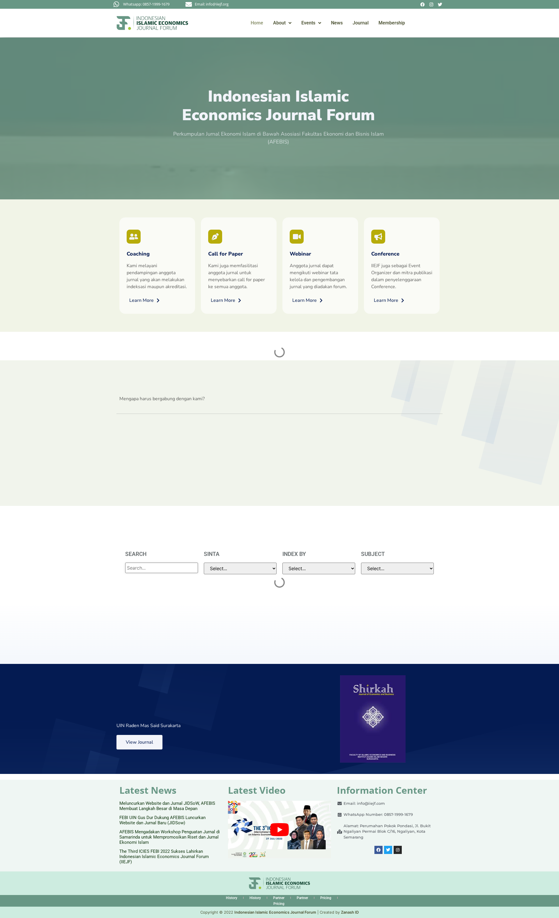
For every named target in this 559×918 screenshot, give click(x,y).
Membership (391, 23)
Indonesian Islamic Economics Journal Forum (275, 912)
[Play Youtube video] (279, 830)
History (231, 898)
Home (257, 23)
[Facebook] (422, 4)
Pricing (325, 898)
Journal (361, 23)
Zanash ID (350, 912)
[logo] (152, 23)
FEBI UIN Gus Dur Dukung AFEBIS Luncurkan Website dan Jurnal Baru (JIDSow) (162, 820)
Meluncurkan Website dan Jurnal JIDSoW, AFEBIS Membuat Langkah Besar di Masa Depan (167, 806)
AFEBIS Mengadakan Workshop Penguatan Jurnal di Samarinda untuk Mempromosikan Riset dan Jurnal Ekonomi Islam (169, 837)
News (337, 23)
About (279, 23)
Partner (278, 898)
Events (308, 23)
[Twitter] (440, 4)
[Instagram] (431, 4)
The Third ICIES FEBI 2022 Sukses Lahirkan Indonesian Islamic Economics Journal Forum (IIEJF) (164, 856)
